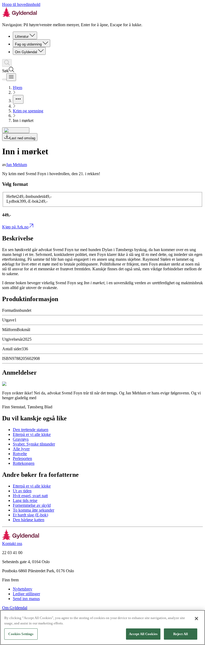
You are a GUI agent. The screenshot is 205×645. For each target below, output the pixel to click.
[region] (102, 627)
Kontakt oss (12, 543)
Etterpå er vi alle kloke (32, 434)
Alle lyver (21, 449)
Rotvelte (20, 453)
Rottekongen (23, 463)
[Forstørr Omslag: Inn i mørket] (15, 130)
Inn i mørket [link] (23, 120)
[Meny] (11, 77)
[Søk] (7, 63)
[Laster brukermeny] (4, 79)
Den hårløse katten (28, 519)
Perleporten (22, 458)
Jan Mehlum (16, 164)
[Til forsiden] (20, 538)
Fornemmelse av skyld (32, 505)
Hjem (17, 87)
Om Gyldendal (26, 52)
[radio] (16, 196)
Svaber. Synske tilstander (34, 444)
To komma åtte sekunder (33, 510)
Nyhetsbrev (22, 589)
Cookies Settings (20, 634)
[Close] (196, 618)
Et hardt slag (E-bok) (30, 515)
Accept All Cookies (143, 634)
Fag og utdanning (28, 44)
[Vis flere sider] (18, 99)
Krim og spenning (28, 111)
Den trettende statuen (30, 429)
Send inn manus (26, 598)
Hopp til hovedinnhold (21, 4)
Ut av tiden (22, 491)
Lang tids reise (25, 500)
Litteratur (22, 36)
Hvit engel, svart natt (30, 495)
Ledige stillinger (26, 594)
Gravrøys (21, 439)
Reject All (180, 634)
